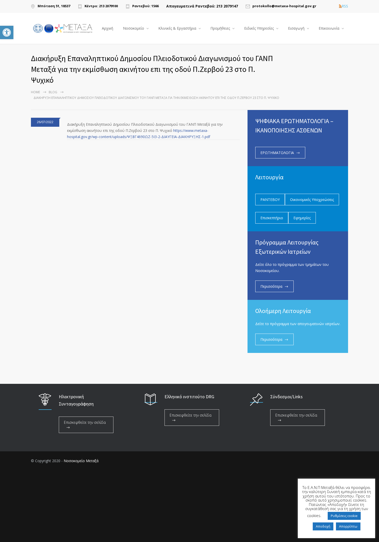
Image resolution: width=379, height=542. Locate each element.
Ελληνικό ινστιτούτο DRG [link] (189, 397)
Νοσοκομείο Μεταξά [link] (81, 460)
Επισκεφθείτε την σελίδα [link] (85, 422)
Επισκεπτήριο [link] (271, 217)
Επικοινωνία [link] (329, 28)
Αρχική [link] (107, 28)
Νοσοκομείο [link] (133, 28)
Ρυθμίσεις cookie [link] (344, 515)
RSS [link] (345, 6)
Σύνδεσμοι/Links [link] (286, 397)
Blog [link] (53, 92)
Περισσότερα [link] (271, 286)
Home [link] (35, 92)
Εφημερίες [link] (302, 217)
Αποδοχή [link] (323, 526)
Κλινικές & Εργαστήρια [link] (177, 28)
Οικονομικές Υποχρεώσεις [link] (312, 199)
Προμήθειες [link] (220, 28)
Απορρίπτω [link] (348, 526)
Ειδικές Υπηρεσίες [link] (259, 28)
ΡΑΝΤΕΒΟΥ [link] (270, 199)
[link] (6, 32)
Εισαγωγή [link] (296, 28)
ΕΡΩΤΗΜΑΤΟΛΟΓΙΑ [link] (277, 152)
